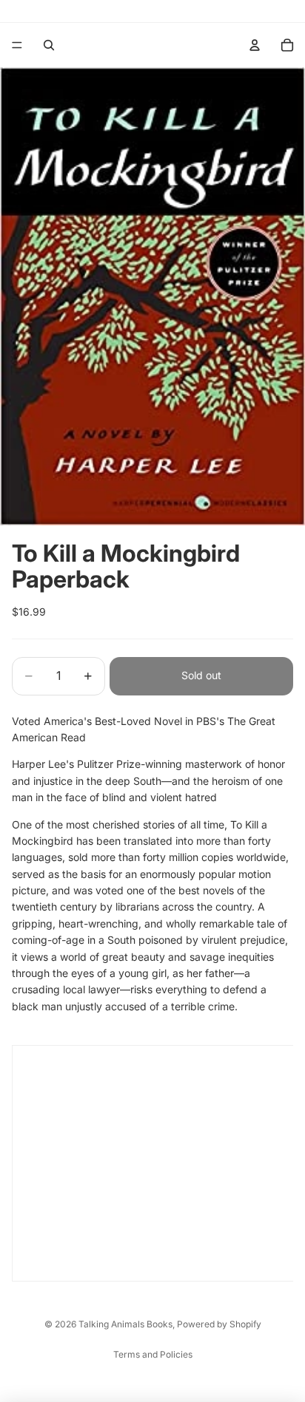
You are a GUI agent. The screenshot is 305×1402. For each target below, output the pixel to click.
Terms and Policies (152, 1354)
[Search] (49, 45)
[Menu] (17, 45)
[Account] (254, 45)
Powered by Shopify (219, 1324)
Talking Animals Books (125, 1324)
